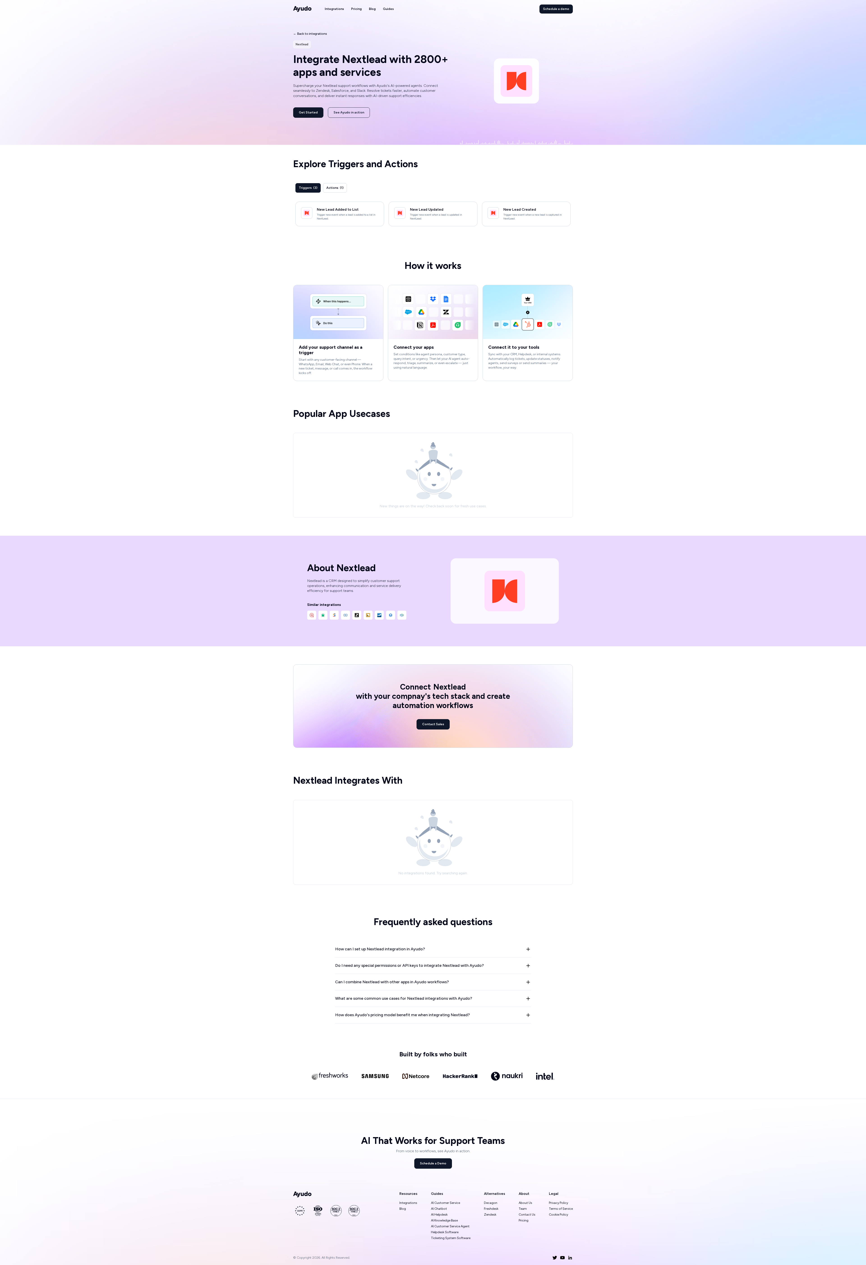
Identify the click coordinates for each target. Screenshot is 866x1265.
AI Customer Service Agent (450, 1226)
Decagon (490, 1203)
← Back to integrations (310, 34)
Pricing (356, 9)
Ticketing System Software (450, 1238)
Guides (388, 9)
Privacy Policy (558, 1203)
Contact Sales (433, 724)
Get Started (308, 112)
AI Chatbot (439, 1209)
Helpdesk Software (444, 1232)
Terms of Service (561, 1209)
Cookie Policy (558, 1215)
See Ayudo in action (349, 112)
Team (523, 1209)
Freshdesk (491, 1209)
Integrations (334, 9)
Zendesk (490, 1215)
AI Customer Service (445, 1203)
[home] (302, 9)
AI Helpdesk (439, 1215)
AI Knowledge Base (444, 1220)
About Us (525, 1203)
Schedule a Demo (433, 1163)
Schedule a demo (556, 9)
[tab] (308, 188)
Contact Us (527, 1215)
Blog (372, 9)
